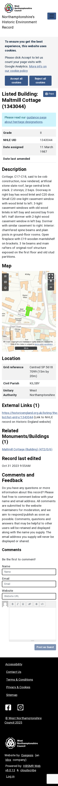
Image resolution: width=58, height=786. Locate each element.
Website (7, 591)
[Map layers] (5, 276)
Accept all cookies (16, 80)
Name (6, 566)
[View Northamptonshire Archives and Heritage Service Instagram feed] (20, 707)
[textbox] (32, 624)
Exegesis (27, 755)
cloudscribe (28, 770)
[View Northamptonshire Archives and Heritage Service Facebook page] (8, 707)
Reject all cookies (40, 80)
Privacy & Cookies (18, 687)
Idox (8, 760)
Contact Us (13, 672)
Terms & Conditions (19, 679)
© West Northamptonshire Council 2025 (23, 720)
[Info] (5, 288)
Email (5, 578)
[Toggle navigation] (51, 16)
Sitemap (11, 695)
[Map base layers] (5, 282)
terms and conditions (44, 344)
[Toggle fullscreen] (51, 276)
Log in (10, 776)
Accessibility (13, 664)
